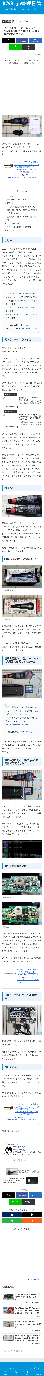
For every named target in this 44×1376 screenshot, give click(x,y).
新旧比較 (10, 203)
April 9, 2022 (31, 732)
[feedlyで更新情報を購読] (21, 1160)
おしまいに (11, 230)
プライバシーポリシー (32, 1368)
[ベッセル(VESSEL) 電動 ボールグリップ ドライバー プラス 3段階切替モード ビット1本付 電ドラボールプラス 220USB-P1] (8, 166)
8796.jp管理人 (19, 1146)
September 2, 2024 (30, 328)
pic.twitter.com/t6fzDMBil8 (17, 725)
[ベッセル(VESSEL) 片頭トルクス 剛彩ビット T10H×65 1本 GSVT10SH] (8, 973)
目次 (19, 191)
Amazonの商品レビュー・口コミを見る (22, 177)
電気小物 (8, 21)
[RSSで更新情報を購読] (24, 1160)
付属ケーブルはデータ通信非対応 (20, 227)
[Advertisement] (22, 90)
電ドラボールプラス (21, 21)
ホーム (11, 1368)
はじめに (10, 196)
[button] (28, 47)
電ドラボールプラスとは (16, 200)
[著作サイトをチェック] (14, 1160)
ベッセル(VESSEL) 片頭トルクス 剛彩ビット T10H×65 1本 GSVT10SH (26, 971)
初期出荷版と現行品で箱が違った (22, 207)
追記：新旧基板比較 (14, 223)
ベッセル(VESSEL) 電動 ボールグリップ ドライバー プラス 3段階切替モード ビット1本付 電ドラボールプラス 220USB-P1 (26, 167)
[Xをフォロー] (18, 1160)
